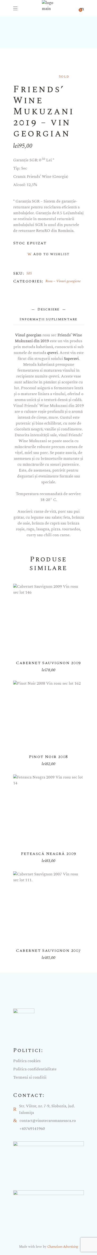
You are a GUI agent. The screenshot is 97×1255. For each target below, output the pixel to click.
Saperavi (71, 359)
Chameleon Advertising (62, 1246)
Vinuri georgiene (68, 281)
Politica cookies (26, 1061)
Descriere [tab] (48, 309)
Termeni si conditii (29, 1077)
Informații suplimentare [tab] (48, 319)
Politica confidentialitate (35, 1069)
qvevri (52, 353)
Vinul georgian (28, 335)
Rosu (49, 281)
